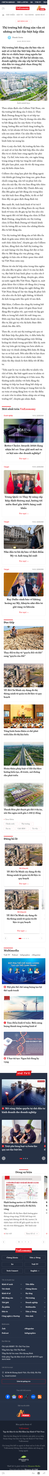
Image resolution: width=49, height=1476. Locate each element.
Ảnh (3, 1329)
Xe (31, 2)
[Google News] (38, 1473)
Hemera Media (34, 1466)
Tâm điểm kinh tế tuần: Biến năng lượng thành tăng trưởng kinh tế (23, 1024)
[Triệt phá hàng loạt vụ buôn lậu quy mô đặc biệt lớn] (21, 1131)
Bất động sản (23, 868)
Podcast (15, 955)
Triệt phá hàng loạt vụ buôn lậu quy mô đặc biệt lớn (19, 1148)
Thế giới (6, 467)
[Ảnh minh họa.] (23, 73)
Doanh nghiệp (8, 415)
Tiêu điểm (10, 15)
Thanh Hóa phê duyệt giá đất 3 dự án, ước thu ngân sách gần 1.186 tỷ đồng (23, 811)
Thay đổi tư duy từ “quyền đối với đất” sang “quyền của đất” (23, 654)
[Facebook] (7, 1396)
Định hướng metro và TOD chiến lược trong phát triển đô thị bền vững (20, 1205)
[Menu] (3, 1473)
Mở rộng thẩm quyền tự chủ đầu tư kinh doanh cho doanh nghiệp (23, 1110)
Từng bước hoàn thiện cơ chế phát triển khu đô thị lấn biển (21, 733)
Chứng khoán (8, 2)
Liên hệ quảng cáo (23, 1381)
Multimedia (11, 950)
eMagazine (36, 955)
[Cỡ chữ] (33, 1473)
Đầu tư (20, 15)
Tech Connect (12, 1271)
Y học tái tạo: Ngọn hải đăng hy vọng (21, 1060)
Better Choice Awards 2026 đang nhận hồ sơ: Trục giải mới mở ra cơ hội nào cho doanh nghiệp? (23, 450)
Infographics (25, 955)
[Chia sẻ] (44, 1473)
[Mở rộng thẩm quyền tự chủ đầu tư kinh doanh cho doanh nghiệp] (23, 1092)
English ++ (35, 1271)
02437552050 (10, 1376)
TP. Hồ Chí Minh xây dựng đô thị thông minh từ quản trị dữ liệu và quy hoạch (23, 693)
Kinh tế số (40, 15)
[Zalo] (33, 1396)
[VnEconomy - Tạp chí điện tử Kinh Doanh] (23, 1250)
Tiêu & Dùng (22, 2)
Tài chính (29, 15)
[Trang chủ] (3, 15)
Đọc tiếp (9, 622)
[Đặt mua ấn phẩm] (40, 7)
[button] (20, 938)
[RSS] (39, 1396)
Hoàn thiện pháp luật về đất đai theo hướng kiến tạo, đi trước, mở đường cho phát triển (22, 772)
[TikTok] (27, 1396)
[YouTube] (20, 1396)
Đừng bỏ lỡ (11, 839)
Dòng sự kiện (23, 1172)
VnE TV (38, 2)
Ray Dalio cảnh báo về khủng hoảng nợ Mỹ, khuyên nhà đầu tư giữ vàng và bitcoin (24, 603)
